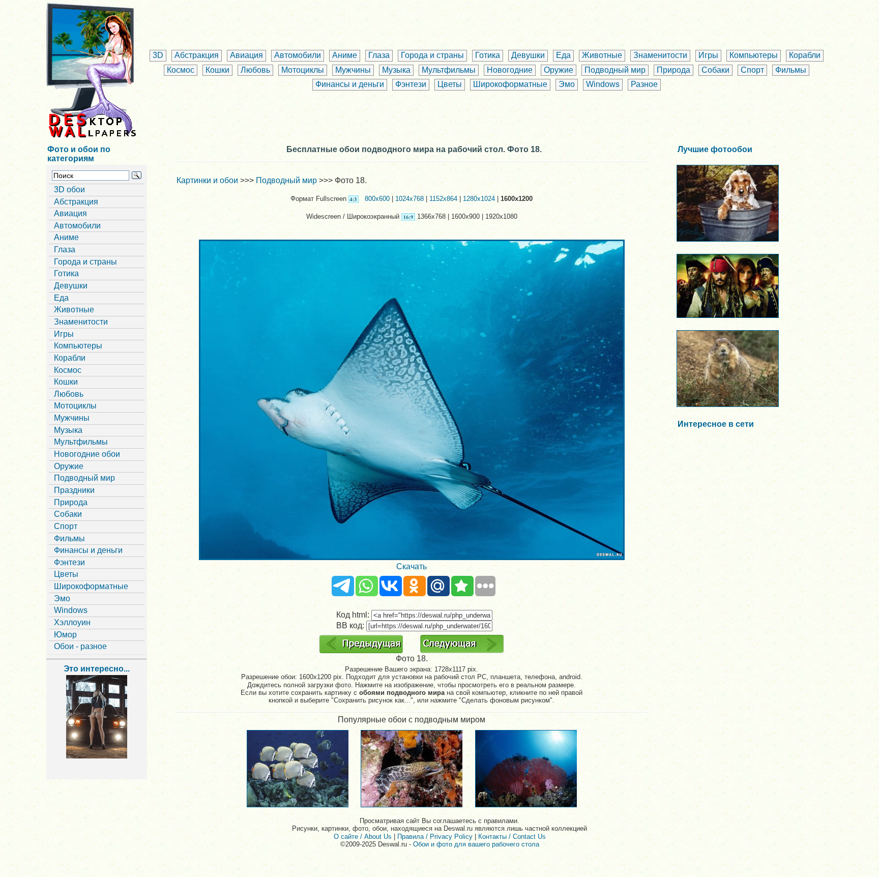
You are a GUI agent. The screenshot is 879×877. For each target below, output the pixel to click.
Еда (563, 55)
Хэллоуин (72, 622)
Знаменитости (660, 55)
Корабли (805, 55)
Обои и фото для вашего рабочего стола (476, 844)
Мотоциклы (302, 70)
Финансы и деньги (349, 84)
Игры (708, 55)
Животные (602, 55)
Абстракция (196, 55)
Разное (644, 84)
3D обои (69, 189)
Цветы (449, 84)
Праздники (74, 490)
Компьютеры (753, 55)
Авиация (246, 55)
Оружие (558, 70)
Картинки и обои (207, 180)
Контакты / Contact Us (512, 836)
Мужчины (353, 70)
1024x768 (409, 198)
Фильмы (790, 70)
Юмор (65, 634)
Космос (180, 70)
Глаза (379, 55)
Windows (603, 84)
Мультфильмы (449, 70)
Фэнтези (410, 84)
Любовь (255, 70)
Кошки (217, 70)
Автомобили (297, 55)
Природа (673, 70)
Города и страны (432, 55)
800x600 (377, 198)
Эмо (567, 84)
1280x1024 (479, 198)
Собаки (715, 70)
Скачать (411, 566)
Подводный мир (615, 70)
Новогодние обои (87, 454)
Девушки (528, 55)
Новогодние (510, 70)
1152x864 (443, 198)
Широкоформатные (510, 84)
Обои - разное (80, 646)
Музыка (396, 70)
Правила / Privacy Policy (435, 836)
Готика (487, 55)
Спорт (752, 70)
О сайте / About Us (363, 836)
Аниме (344, 55)
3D (158, 55)
